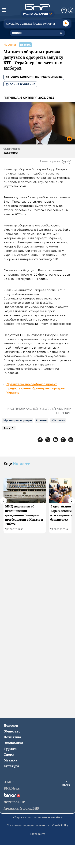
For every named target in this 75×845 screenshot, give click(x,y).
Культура (11, 766)
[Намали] (69, 162)
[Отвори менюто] (4, 10)
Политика (12, 737)
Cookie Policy (60, 825)
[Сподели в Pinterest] (63, 440)
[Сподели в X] (48, 440)
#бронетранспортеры (17, 420)
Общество (12, 731)
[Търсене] (61, 33)
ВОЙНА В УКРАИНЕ (22, 84)
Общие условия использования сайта (37, 817)
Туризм (10, 749)
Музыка (10, 760)
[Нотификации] (64, 10)
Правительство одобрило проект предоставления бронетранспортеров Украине (35, 388)
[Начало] (37, 7)
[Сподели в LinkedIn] (55, 440)
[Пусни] (66, 23)
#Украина (58, 420)
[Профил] (71, 10)
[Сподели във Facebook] (40, 440)
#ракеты (41, 420)
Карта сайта (37, 834)
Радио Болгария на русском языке (36, 76)
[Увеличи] (64, 162)
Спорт (9, 754)
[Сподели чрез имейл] (71, 440)
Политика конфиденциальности (28, 825)
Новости (9, 44)
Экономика (13, 743)
